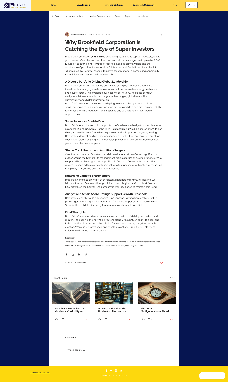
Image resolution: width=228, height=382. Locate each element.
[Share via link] (86, 254)
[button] (172, 16)
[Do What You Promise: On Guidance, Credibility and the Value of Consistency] (71, 293)
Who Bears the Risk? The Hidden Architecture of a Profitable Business (112, 310)
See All (173, 277)
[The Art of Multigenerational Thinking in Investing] (157, 293)
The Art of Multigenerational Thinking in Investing (156, 310)
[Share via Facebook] (66, 254)
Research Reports (123, 16)
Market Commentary (100, 16)
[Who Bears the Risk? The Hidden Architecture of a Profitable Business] (114, 293)
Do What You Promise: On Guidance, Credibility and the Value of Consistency (69, 310)
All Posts (56, 16)
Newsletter (143, 16)
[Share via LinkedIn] (79, 254)
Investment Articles (75, 16)
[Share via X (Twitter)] (73, 254)
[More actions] (161, 34)
